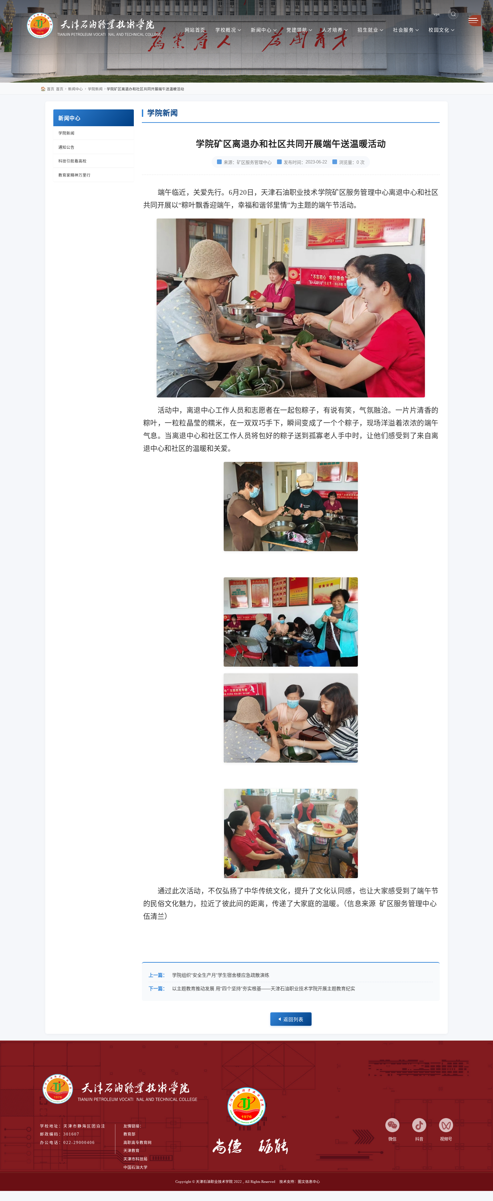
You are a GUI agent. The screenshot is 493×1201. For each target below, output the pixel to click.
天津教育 (131, 1151)
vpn (437, 14)
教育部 (129, 1134)
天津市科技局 (135, 1159)
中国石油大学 (135, 1167)
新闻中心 (75, 89)
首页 (47, 89)
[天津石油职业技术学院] (97, 26)
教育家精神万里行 (74, 175)
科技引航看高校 (72, 161)
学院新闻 (95, 89)
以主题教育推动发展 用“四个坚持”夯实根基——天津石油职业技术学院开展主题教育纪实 (263, 988)
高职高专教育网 (137, 1143)
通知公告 (66, 147)
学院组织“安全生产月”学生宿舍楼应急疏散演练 (220, 975)
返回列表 (293, 1019)
